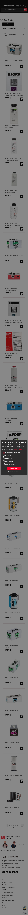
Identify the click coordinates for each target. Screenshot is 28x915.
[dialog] (14, 457)
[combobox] (25, 442)
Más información (18, 449)
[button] (14, 472)
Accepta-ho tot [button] (14, 468)
